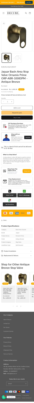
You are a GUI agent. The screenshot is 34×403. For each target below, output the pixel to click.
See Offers (29, 2)
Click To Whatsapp (24, 195)
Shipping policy (16, 397)
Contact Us (6, 323)
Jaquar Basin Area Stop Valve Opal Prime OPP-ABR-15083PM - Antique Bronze (7, 291)
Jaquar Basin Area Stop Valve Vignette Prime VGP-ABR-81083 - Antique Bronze (22, 291)
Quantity (3, 98)
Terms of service (8, 397)
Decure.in (11, 395)
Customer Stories (8, 331)
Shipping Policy (7, 350)
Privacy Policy (7, 342)
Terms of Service (8, 354)
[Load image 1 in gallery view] (6, 58)
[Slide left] (13, 306)
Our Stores (6, 327)
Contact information (26, 397)
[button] (3, 13)
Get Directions (10, 204)
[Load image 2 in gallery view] (17, 58)
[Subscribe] (26, 384)
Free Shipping (10, 91)
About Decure (7, 319)
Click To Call (9, 195)
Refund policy (18, 395)
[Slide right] (21, 306)
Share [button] (5, 220)
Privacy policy (26, 395)
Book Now (28, 137)
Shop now (27, 171)
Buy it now (17, 117)
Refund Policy (7, 346)
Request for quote (17, 113)
